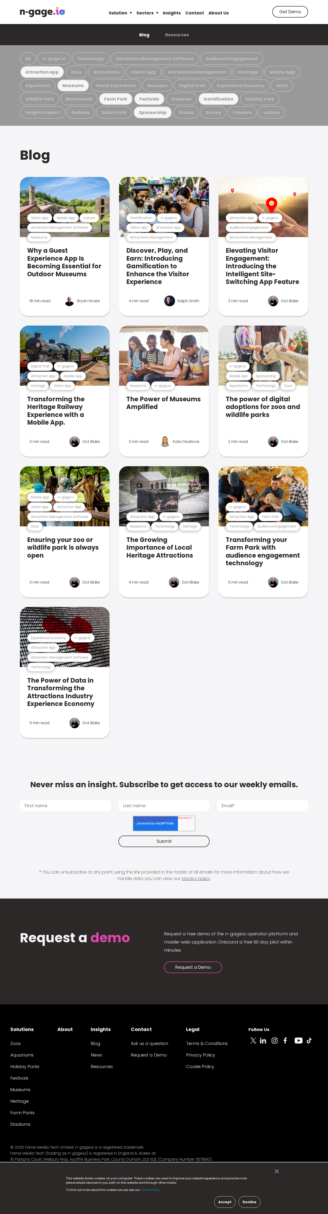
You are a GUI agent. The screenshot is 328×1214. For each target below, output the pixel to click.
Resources (177, 35)
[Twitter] (254, 1043)
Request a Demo (193, 967)
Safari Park (114, 112)
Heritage (248, 72)
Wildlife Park (39, 99)
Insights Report (42, 112)
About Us (218, 13)
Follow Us (259, 1029)
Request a (75, 938)
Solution (118, 13)
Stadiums (20, 1124)
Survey (213, 112)
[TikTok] (312, 1043)
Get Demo (290, 12)
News (96, 1055)
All (28, 59)
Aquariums (37, 85)
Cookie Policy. (150, 1190)
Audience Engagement (232, 59)
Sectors (145, 13)
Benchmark (79, 99)
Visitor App (143, 72)
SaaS (282, 85)
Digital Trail (192, 85)
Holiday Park (259, 99)
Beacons (157, 85)
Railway (81, 112)
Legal (193, 1029)
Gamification (218, 99)
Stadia (186, 112)
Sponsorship (153, 112)
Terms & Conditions (207, 1043)
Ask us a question (149, 1043)
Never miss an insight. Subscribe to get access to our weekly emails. (164, 784)
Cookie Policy (200, 1066)
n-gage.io (54, 59)
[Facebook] (289, 1043)
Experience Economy (240, 85)
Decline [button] (249, 1202)
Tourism (242, 112)
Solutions (22, 1029)
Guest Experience (116, 85)
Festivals (149, 99)
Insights (172, 13)
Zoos (76, 72)
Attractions (106, 72)
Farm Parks (22, 1113)
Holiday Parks (24, 1066)
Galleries (181, 99)
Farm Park (115, 99)
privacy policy (196, 878)
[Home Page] (43, 12)
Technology (90, 59)
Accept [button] (224, 1202)
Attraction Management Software (155, 59)
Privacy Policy (200, 1055)
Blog (144, 35)
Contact (194, 13)
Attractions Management (197, 72)
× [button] (275, 1171)
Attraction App (42, 72)
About (65, 1029)
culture (271, 112)
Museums (73, 85)
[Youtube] (300, 1043)
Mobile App (282, 72)
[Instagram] (277, 1043)
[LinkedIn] (266, 1043)
